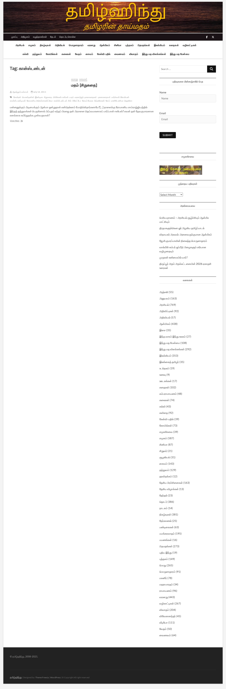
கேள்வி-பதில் (103, 53)
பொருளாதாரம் (76, 45)
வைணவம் (119, 53)
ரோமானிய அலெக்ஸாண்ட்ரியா (40, 100)
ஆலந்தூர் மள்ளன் (20, 92)
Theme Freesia (42, 677)
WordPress (55, 677)
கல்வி (25, 53)
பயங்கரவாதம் (167, 533)
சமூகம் (32, 45)
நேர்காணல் (165, 520)
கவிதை (163, 412)
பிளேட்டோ (76, 100)
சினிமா (117, 45)
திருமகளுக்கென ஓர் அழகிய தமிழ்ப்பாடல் (181, 228)
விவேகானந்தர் (167, 616)
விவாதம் (133, 53)
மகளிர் (163, 578)
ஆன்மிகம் (105, 45)
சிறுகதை (48, 97)
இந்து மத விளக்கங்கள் (154, 53)
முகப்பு (14, 36)
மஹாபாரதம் (166, 584)
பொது (162, 565)
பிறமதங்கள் (144, 45)
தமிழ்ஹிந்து (16, 677)
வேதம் (78, 53)
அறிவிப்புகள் (166, 311)
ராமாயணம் (165, 590)
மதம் (71, 97)
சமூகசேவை (166, 431)
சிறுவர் (163, 450)
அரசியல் (20, 45)
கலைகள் (66, 53)
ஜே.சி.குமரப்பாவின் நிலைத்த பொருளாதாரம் (183, 240)
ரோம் (108, 100)
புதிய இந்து (165, 552)
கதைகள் (174, 45)
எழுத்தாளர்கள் (40, 36)
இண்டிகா (39, 97)
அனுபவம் (164, 298)
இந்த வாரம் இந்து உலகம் (172, 336)
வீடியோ (163, 622)
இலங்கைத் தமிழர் (169, 361)
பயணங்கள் (165, 539)
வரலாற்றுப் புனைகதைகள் (86, 97)
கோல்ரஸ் (17, 97)
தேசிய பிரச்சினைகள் (171, 482)
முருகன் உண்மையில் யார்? (173, 257)
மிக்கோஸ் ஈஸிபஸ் (61, 97)
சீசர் (70, 100)
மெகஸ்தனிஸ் (28, 97)
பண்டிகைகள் (166, 527)
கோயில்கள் (52, 53)
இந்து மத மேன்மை (179, 53)
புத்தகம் (129, 45)
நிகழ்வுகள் (45, 45)
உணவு (162, 374)
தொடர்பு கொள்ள (67, 36)
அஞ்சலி (163, 292)
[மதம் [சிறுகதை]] (39, 79)
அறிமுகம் (25, 36)
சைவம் (89, 53)
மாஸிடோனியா (117, 100)
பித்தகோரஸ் (99, 100)
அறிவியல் (60, 45)
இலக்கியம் (159, 45)
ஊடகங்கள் (165, 381)
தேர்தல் (163, 495)
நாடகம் (163, 508)
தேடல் (53, 36)
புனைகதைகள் (104, 97)
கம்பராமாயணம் (168, 393)
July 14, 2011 (39, 92)
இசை (162, 330)
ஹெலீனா (128, 100)
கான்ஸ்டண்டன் (60, 100)
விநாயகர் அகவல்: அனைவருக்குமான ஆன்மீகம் (185, 234)
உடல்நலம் (164, 368)
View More (19, 121)
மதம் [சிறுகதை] (84, 85)
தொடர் (163, 501)
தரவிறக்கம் (165, 476)
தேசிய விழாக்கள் (169, 489)
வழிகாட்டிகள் (189, 45)
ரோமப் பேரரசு (87, 100)
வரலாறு (92, 45)
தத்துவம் (37, 53)
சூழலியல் (164, 457)
